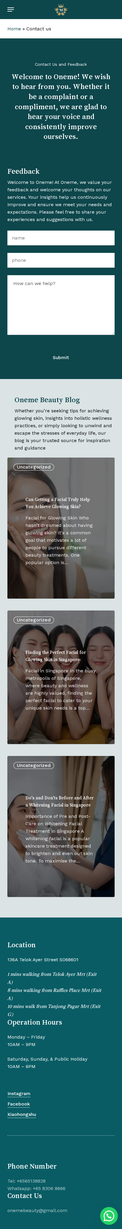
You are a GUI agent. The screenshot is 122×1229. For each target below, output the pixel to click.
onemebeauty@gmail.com (37, 1210)
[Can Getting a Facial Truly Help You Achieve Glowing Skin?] (61, 528)
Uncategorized (34, 467)
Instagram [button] (18, 1093)
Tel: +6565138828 (26, 1181)
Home (14, 29)
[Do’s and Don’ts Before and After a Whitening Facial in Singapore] (61, 826)
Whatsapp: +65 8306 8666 (36, 1188)
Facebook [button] (18, 1104)
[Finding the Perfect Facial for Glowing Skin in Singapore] (61, 677)
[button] (10, 9)
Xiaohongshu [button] (21, 1114)
